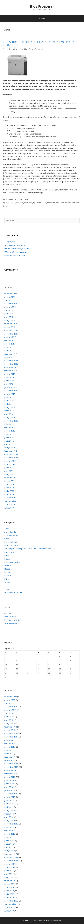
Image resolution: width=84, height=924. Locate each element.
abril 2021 (8, 300)
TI (5, 585)
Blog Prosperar (42, 6)
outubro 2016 (10, 367)
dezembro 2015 (11, 390)
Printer (20, 199)
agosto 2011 (9, 464)
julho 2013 (9, 424)
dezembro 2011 (11, 454)
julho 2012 (9, 434)
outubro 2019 (10, 307)
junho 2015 (9, 400)
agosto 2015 (9, 394)
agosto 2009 (9, 504)
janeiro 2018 (9, 327)
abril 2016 (8, 384)
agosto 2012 (9, 431)
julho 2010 (9, 487)
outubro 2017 (10, 337)
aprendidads (10, 532)
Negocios (8, 569)
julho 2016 (9, 377)
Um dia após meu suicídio (15, 245)
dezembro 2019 (11, 303)
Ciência (7, 538)
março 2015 (9, 407)
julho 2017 (9, 347)
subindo (75, 202)
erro (30, 202)
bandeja (19, 202)
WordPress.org (10, 623)
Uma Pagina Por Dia (13, 592)
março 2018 (9, 320)
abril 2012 (8, 444)
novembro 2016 (11, 364)
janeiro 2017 (9, 357)
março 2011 (9, 474)
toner (5, 206)
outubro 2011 (10, 461)
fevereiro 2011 (10, 477)
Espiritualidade (11, 542)
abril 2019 (8, 310)
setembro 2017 (11, 340)
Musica (7, 565)
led (53, 202)
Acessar (7, 613)
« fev (6, 683)
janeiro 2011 (9, 481)
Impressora (11, 199)
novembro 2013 (11, 421)
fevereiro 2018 (10, 323)
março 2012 (9, 447)
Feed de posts (10, 616)
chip (26, 202)
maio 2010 (9, 494)
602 (13, 202)
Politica (7, 575)
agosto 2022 (9, 297)
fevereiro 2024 (10, 293)
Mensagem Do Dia (12, 562)
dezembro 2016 (11, 360)
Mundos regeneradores (14, 255)
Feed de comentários (13, 620)
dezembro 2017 (11, 330)
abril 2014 (8, 414)
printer (68, 202)
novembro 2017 (11, 334)
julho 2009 (9, 508)
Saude (7, 582)
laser (49, 202)
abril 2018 (8, 317)
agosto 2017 (9, 344)
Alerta (7, 528)
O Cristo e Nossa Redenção (15, 252)
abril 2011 (8, 471)
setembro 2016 (11, 370)
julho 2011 (9, 467)
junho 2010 (9, 491)
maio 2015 (9, 404)
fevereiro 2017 (10, 354)
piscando (60, 202)
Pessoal (7, 572)
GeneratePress (55, 921)
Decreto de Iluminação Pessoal (17, 248)
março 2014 (9, 417)
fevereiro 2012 (10, 451)
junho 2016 (9, 380)
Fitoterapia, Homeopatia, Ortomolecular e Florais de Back (29, 548)
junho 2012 (9, 437)
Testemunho (9, 241)
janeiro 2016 (9, 387)
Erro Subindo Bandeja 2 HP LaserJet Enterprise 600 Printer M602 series (38, 43)
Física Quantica (11, 545)
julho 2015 (9, 397)
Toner (26, 199)
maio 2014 (9, 410)
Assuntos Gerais (11, 535)
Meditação (9, 559)
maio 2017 (9, 350)
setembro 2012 (11, 427)
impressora (41, 202)
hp (34, 202)
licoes (6, 555)
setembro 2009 (11, 501)
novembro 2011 (11, 457)
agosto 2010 (9, 484)
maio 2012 (9, 441)
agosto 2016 (9, 374)
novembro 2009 (11, 497)
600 (9, 202)
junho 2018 (9, 313)
